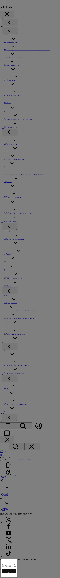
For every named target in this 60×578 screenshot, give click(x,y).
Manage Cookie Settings (9, 574)
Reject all (9, 572)
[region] (9, 568)
